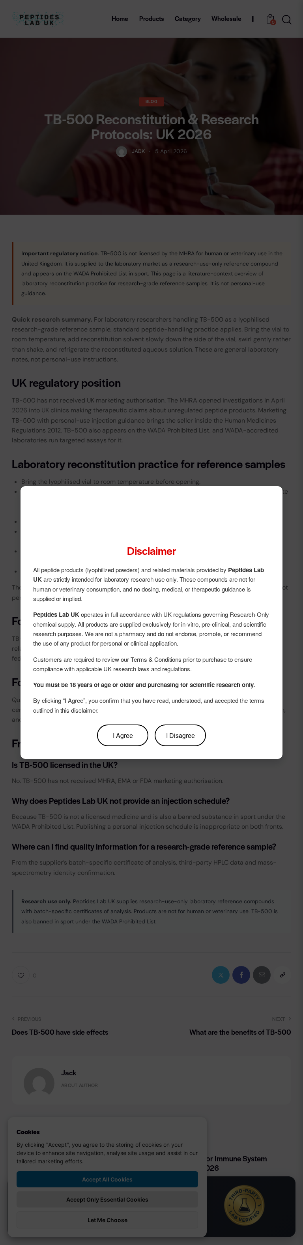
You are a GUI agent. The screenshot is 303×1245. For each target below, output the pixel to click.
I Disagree (180, 735)
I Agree (123, 735)
